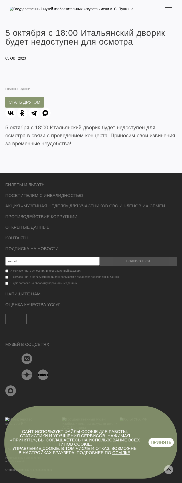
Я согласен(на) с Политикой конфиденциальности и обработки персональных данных (64, 277)
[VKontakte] (27, 358)
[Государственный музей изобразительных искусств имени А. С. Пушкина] (71, 9)
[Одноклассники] (22, 113)
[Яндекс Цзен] (27, 374)
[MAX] (45, 113)
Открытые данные (27, 227)
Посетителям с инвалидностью (44, 195)
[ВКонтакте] (10, 113)
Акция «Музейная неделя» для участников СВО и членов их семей (85, 206)
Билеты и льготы (25, 184)
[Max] (10, 390)
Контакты (16, 238)
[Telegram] (33, 113)
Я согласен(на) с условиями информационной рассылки (45, 270)
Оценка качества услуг (32, 304)
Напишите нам (23, 294)
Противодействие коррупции (41, 216)
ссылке (121, 452)
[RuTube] (43, 374)
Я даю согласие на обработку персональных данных (43, 283)
